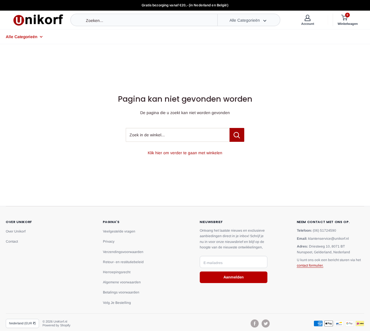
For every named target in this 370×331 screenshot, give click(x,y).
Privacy (108, 241)
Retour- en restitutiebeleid (123, 262)
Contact (12, 241)
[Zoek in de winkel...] (237, 135)
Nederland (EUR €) (22, 323)
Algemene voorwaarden (122, 282)
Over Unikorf (15, 231)
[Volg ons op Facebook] (255, 323)
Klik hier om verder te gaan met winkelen (185, 152)
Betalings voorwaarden (121, 292)
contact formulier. (310, 265)
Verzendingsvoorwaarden (123, 252)
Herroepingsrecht (116, 272)
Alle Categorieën (21, 36)
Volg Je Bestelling (117, 303)
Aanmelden (233, 277)
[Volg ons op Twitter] (266, 323)
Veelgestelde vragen (119, 231)
